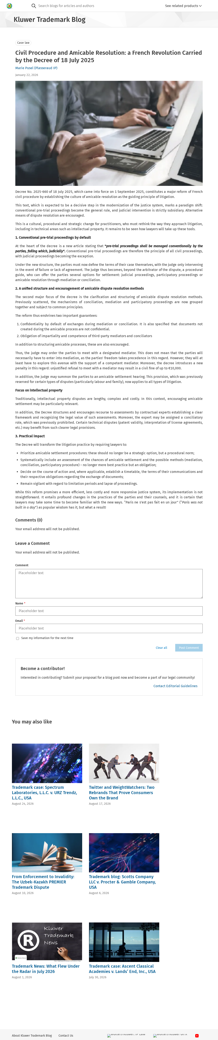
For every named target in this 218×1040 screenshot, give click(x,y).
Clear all (161, 648)
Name (20, 603)
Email (20, 621)
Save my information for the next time (47, 638)
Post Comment (189, 648)
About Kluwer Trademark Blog (32, 1035)
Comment (21, 565)
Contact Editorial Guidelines (175, 686)
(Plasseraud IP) (45, 68)
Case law (23, 43)
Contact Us (66, 1035)
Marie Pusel (24, 68)
